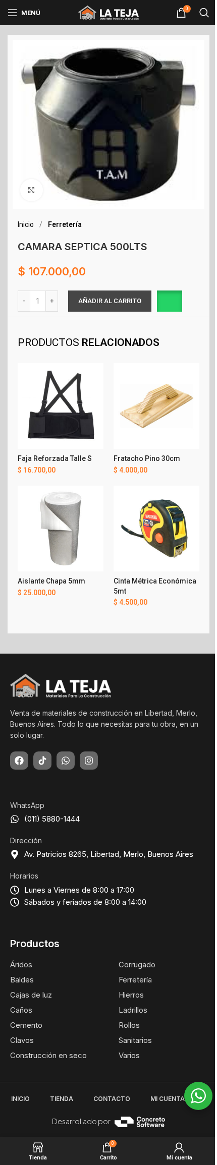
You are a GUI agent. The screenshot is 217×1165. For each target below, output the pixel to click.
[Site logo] (108, 12)
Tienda (61, 1098)
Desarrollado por (81, 1121)
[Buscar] (204, 13)
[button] (169, 301)
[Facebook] (19, 760)
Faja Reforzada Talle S (55, 458)
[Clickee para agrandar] (31, 190)
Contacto (111, 1098)
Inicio (26, 224)
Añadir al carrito (109, 301)
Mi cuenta (167, 1098)
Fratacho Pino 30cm (147, 458)
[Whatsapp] (66, 760)
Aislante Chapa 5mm (51, 581)
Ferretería (65, 224)
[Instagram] (89, 760)
